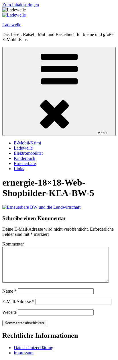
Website (9, 312)
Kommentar (13, 244)
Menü (102, 133)
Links (19, 168)
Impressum (24, 352)
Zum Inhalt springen (20, 4)
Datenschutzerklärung (33, 347)
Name (9, 291)
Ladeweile (11, 24)
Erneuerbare (25, 163)
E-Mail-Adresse (18, 301)
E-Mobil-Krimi (27, 142)
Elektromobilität (28, 153)
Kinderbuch (24, 158)
